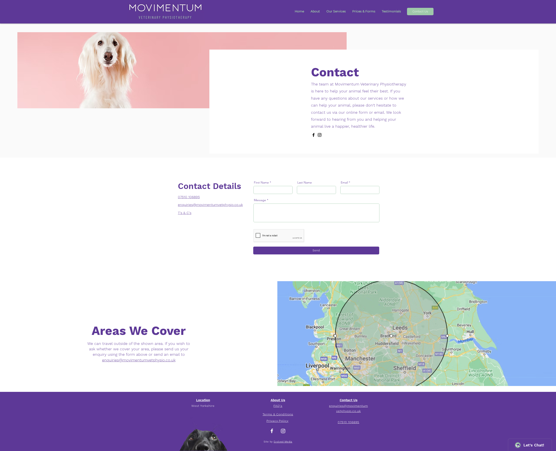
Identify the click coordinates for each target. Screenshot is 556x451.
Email (344, 182)
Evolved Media (283, 441)
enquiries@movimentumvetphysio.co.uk (138, 360)
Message (260, 200)
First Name (261, 182)
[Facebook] (313, 134)
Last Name (304, 182)
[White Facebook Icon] (272, 431)
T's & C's (184, 213)
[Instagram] (319, 134)
